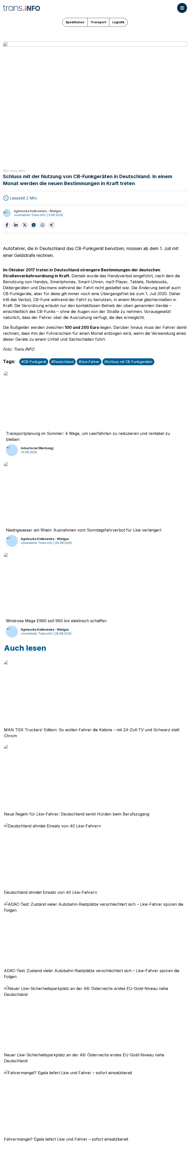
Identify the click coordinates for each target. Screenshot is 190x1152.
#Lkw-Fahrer (89, 362)
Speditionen (75, 22)
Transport (98, 22)
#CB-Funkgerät (33, 362)
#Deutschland (62, 362)
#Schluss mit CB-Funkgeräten (128, 362)
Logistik (118, 22)
